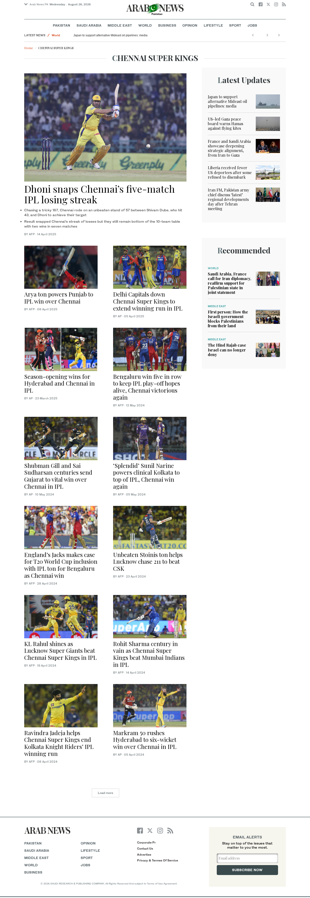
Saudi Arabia (89, 25)
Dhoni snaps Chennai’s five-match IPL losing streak (99, 194)
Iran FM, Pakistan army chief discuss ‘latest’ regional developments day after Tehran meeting (228, 199)
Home (28, 48)
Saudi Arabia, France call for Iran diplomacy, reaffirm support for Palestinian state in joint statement (229, 283)
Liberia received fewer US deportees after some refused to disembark (230, 172)
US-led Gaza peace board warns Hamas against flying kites (225, 123)
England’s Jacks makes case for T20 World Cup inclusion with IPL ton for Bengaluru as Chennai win (60, 565)
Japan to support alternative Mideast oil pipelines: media (110, 35)
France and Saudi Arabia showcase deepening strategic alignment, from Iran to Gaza (229, 148)
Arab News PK (39, 4)
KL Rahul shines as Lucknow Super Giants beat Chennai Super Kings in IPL (60, 651)
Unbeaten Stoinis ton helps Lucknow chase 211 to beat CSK (148, 561)
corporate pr (146, 842)
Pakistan (61, 25)
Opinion (189, 25)
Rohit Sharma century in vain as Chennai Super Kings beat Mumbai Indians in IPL (149, 654)
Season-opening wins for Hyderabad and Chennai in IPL (59, 383)
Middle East (120, 25)
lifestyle (90, 850)
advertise (144, 854)
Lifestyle (213, 25)
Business (167, 25)
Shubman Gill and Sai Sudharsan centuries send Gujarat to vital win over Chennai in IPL (58, 476)
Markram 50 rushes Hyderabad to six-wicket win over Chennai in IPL (144, 740)
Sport (235, 25)
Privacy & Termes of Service (157, 860)
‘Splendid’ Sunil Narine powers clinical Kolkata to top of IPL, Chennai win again (146, 476)
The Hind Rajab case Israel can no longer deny (227, 349)
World (145, 25)
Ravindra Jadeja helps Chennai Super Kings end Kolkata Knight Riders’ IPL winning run (58, 743)
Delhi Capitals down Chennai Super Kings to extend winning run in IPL (147, 301)
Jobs (252, 25)
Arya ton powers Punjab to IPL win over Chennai (58, 297)
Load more (105, 793)
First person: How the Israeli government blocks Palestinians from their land (228, 318)
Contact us (145, 848)
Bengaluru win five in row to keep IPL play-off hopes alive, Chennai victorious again (147, 387)
